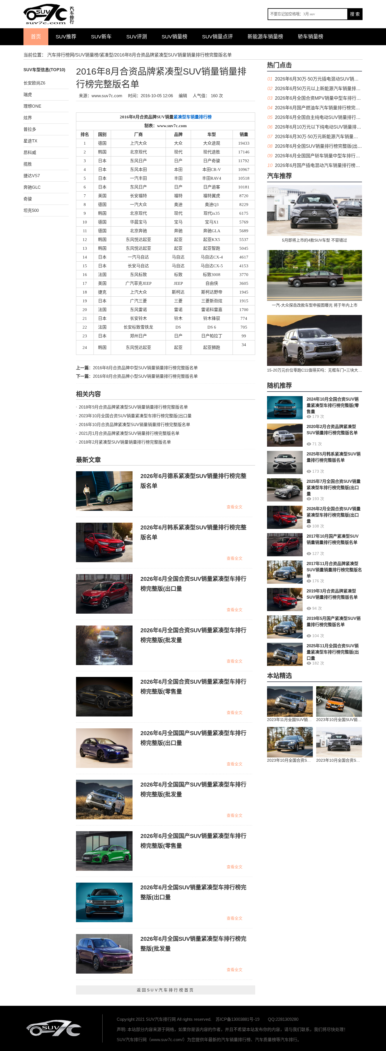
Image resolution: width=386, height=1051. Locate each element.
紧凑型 (106, 55)
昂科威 (29, 152)
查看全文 (234, 507)
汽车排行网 (54, 1028)
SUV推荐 (66, 37)
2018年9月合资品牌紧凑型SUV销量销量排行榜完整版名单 (133, 407)
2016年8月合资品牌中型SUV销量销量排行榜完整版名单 (145, 367)
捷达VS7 (31, 175)
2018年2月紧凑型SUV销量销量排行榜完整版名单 (125, 442)
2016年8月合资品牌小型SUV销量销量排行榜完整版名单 (145, 376)
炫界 (27, 117)
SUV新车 (101, 37)
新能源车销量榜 (265, 37)
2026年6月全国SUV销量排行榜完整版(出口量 (321, 146)
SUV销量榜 (174, 37)
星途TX (30, 140)
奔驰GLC (32, 187)
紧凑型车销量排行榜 (193, 117)
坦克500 (31, 210)
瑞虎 (27, 94)
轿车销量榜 (310, 37)
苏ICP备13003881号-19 (237, 1019)
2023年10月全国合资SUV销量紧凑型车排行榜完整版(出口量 (135, 415)
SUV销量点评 (217, 37)
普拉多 (29, 129)
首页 (36, 37)
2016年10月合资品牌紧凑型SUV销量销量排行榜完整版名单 (134, 424)
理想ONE (32, 106)
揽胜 (27, 164)
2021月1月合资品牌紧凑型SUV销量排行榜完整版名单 (129, 433)
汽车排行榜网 (60, 55)
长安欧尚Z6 (34, 83)
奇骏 (27, 198)
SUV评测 (136, 37)
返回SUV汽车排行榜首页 (165, 990)
